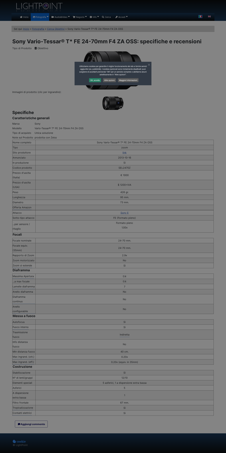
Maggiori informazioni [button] (128, 80)
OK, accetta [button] (95, 80)
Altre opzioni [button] (109, 80)
